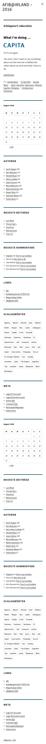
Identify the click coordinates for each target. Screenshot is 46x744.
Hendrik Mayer (12, 82)
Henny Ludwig (11, 179)
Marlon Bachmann (13, 189)
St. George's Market (12, 357)
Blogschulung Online (14, 297)
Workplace (15, 88)
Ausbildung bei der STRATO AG (18, 294)
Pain (15, 347)
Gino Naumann (11, 172)
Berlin (6, 328)
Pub (33, 347)
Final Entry (10, 227)
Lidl (17, 342)
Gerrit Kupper (11, 169)
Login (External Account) (15, 397)
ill (34, 337)
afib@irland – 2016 (17, 7)
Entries (10, 401)
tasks (16, 361)
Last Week (10, 221)
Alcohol (23, 323)
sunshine (7, 361)
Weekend (29, 366)
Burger (14, 328)
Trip (5, 366)
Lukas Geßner (11, 536)
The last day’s (11, 224)
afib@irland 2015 (12, 301)
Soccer (35, 352)
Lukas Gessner (11, 182)
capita (13, 85)
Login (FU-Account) (13, 394)
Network (38, 85)
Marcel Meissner (12, 186)
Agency (7, 323)
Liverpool (25, 342)
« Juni (11, 147)
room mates (15, 352)
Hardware (27, 337)
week (21, 366)
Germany (7, 337)
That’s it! (9, 234)
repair (6, 352)
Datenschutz (11, 410)
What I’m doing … (17, 37)
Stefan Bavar (11, 199)
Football (29, 332)
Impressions (29, 85)
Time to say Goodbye (24, 256)
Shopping (26, 352)
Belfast (38, 323)
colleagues (36, 328)
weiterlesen (9, 75)
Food (21, 332)
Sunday (30, 357)
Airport (15, 323)
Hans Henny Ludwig (13, 529)
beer (31, 323)
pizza (27, 347)
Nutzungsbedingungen (15, 407)
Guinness (17, 337)
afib (7, 291)
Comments (12, 404)
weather (13, 366)
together (7, 88)
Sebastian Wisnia (12, 195)
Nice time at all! (20, 259)
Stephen (9, 256)
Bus (21, 328)
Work (37, 366)
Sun (23, 357)
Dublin (14, 332)
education (20, 85)
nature (33, 342)
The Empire (25, 361)
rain (39, 347)
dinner (6, 332)
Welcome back (11, 230)
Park (21, 347)
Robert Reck (10, 192)
